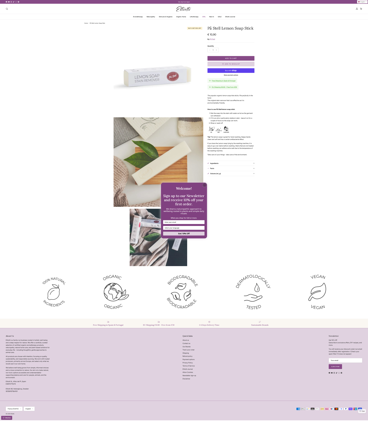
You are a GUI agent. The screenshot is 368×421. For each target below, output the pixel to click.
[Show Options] (203, 228)
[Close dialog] (204, 185)
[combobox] (183, 228)
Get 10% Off (184, 233)
